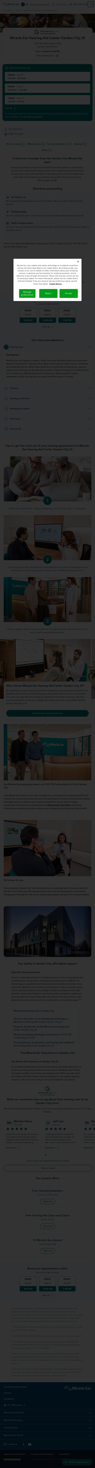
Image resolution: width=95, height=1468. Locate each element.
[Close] (78, 261)
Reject (48, 293)
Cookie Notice (55, 284)
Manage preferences (27, 293)
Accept (68, 293)
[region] (47, 280)
